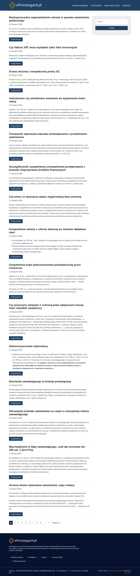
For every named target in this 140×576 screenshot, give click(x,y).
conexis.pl (110, 571)
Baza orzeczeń (112, 6)
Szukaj (111, 28)
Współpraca (32, 557)
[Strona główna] (25, 5)
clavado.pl (128, 573)
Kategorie (96, 6)
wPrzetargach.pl (118, 571)
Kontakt (127, 6)
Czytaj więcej (16, 39)
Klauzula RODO (57, 557)
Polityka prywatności (19, 561)
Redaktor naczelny (17, 557)
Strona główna (80, 6)
